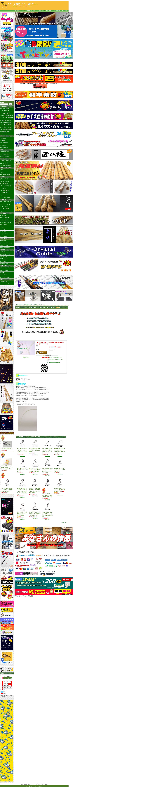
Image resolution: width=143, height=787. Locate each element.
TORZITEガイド (3, 195)
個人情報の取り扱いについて (27, 784)
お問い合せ (48, 10)
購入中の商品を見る (19, 10)
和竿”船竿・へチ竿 (4, 252)
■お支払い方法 (20, 596)
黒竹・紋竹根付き (4, 142)
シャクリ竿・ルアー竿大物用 (6, 115)
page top (64, 522)
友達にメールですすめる (54, 362)
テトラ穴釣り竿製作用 (5, 113)
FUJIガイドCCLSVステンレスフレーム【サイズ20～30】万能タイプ (34, 514)
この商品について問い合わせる (56, 359)
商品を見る (22, 456)
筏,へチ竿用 (3, 215)
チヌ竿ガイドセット (4, 181)
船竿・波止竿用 (3, 224)
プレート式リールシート (5, 201)
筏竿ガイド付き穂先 (4, 217)
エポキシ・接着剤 (4, 270)
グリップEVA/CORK (4, 208)
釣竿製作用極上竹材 (4, 131)
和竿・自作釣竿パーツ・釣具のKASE (23, 4)
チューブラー (3, 231)
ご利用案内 (41, 10)
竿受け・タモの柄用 (4, 156)
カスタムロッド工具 (4, 284)
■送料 (32, 596)
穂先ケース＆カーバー (5, 236)
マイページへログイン (31, 10)
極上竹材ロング (5, 133)
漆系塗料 (2, 272)
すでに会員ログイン (40, 88)
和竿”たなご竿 (3, 256)
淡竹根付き (2, 140)
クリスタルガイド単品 (5, 197)
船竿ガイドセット (4, 183)
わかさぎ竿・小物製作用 (5, 124)
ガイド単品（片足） (4, 190)
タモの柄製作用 (3, 145)
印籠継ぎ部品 (3, 240)
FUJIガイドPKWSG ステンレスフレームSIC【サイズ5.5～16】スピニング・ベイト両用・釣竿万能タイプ (22, 491)
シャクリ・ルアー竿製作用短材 (7, 117)
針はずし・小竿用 (4, 163)
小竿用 (1, 227)
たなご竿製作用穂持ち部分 (6, 129)
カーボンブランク (4, 233)
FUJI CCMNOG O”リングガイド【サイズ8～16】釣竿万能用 (22, 514)
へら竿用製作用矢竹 (4, 154)
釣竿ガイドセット (4, 178)
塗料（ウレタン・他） (5, 268)
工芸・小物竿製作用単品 (5, 165)
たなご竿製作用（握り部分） (6, 127)
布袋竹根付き (3, 138)
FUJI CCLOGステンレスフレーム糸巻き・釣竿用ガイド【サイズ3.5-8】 (7, 490)
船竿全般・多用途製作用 (5, 120)
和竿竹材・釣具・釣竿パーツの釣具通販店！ (20, 6)
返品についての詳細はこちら (55, 357)
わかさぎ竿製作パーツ (5, 247)
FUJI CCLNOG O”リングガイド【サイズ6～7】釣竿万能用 (59, 490)
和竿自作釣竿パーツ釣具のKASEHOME (24, 304)
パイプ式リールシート (5, 204)
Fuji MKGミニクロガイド (7, 448)
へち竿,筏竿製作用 (4, 110)
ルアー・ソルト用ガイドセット (7, 185)
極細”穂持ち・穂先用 (5, 174)
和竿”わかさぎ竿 (4, 258)
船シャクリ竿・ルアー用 (5, 222)
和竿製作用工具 (3, 281)
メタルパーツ (3, 211)
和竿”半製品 (3, 261)
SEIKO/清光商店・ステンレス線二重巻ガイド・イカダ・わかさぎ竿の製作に (7, 467)
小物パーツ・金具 (4, 245)
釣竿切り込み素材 (4, 263)
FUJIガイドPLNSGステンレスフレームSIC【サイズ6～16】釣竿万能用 (34, 470)
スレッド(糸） (3, 274)
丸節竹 (1, 169)
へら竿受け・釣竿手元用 (5, 160)
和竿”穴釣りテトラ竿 (5, 254)
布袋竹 (1, 172)
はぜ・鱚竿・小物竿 (4, 108)
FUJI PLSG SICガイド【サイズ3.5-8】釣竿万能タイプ (22, 470)
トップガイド (3, 188)
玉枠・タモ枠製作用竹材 (5, 122)
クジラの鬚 (2, 229)
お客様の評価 (57, 10)
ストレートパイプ (4, 206)
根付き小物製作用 (4, 147)
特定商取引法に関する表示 (41, 784)
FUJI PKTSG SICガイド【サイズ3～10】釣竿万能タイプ (59, 470)
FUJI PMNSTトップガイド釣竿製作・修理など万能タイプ (34, 450)
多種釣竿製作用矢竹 (4, 151)
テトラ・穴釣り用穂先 (5, 220)
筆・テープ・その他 (4, 277)
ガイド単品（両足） (4, 192)
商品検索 (2, 102)
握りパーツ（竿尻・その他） (6, 243)
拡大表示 (27, 357)
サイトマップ (65, 10)
